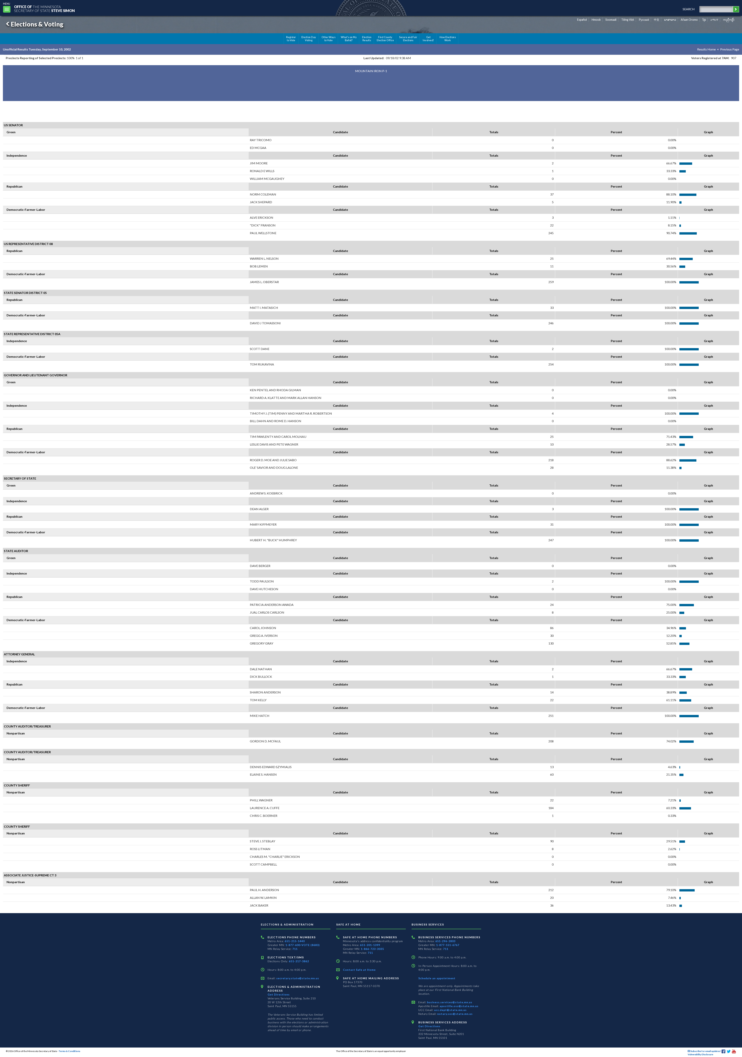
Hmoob (596, 19)
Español (582, 19)
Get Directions (279, 994)
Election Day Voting (308, 39)
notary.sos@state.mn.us (455, 1013)
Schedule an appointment (436, 978)
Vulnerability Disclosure (700, 1054)
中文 (656, 19)
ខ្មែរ (704, 19)
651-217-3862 (299, 961)
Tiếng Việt (627, 19)
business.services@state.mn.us (449, 1002)
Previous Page (729, 49)
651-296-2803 (445, 941)
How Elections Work (448, 39)
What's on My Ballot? (349, 39)
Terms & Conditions (69, 1051)
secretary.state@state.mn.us (297, 978)
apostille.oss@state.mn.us (458, 1006)
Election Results (366, 39)
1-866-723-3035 (372, 948)
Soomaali (610, 19)
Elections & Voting (37, 24)
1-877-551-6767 (447, 945)
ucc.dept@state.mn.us (450, 1010)
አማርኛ (714, 19)
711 (295, 948)
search (689, 9)
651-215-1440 (295, 941)
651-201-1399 (370, 945)
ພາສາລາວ (670, 19)
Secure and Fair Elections (408, 39)
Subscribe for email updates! (705, 1051)
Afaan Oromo (689, 19)
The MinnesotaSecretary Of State (44, 9)
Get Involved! (428, 39)
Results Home (706, 49)
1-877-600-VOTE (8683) (302, 945)
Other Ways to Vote (329, 39)
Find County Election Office (385, 39)
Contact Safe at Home (359, 969)
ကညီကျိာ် (728, 19)
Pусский (644, 19)
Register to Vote (291, 39)
